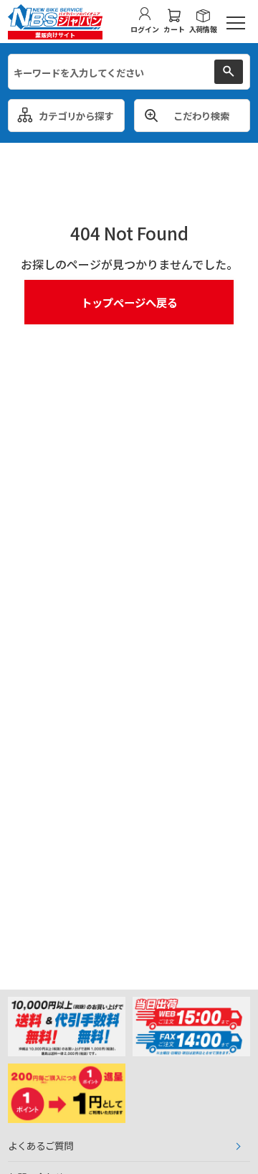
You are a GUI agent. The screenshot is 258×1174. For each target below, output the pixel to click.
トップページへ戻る (129, 302)
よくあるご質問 (40, 1145)
